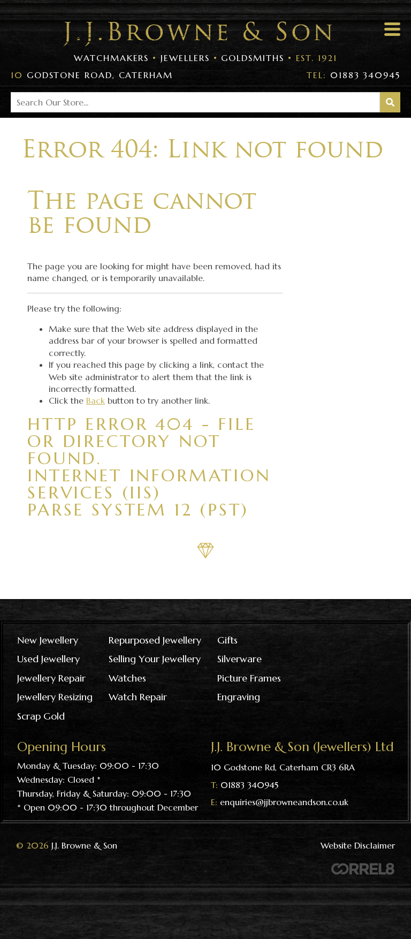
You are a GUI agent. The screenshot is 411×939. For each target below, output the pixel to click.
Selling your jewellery (155, 659)
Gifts (227, 640)
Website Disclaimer (358, 845)
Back (95, 400)
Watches (127, 678)
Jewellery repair (51, 678)
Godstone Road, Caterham (92, 75)
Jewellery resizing (55, 697)
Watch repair (138, 697)
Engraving (238, 697)
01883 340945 (353, 75)
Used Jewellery (48, 659)
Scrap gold (41, 716)
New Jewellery (47, 640)
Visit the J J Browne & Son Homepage (197, 34)
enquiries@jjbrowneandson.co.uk (284, 802)
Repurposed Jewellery (155, 640)
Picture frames (249, 678)
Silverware (239, 659)
